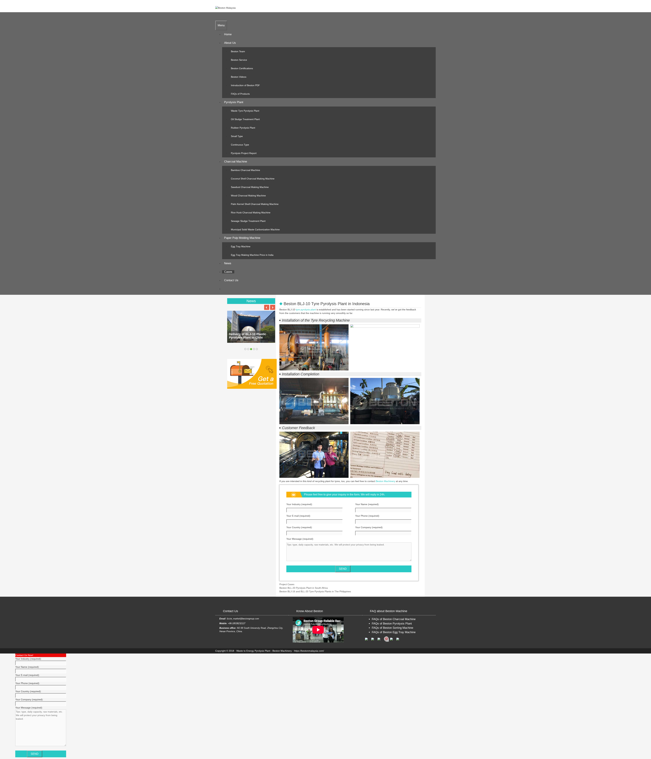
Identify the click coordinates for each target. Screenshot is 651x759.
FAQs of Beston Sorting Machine (392, 627)
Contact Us (231, 280)
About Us (230, 42)
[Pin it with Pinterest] (386, 639)
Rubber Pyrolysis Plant (243, 127)
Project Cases (286, 584)
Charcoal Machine (235, 161)
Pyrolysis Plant (233, 102)
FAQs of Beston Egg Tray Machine (394, 632)
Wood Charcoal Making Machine (248, 195)
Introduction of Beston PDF (245, 85)
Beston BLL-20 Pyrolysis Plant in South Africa (303, 588)
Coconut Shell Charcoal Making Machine (252, 178)
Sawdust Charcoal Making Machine (250, 187)
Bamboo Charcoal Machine (245, 170)
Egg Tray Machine (240, 246)
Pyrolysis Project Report (244, 153)
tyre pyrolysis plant (306, 309)
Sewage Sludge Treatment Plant (248, 221)
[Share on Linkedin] (393, 640)
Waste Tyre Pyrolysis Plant (245, 110)
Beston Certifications (242, 68)
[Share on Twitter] (374, 640)
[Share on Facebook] (367, 640)
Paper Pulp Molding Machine (242, 237)
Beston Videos (238, 76)
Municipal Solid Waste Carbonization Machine (255, 229)
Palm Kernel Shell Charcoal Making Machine (255, 204)
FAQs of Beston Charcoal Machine (394, 619)
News (227, 263)
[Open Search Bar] (217, 16)
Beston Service (239, 60)
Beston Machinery (385, 481)
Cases (228, 271)
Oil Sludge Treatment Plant (245, 119)
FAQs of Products (240, 93)
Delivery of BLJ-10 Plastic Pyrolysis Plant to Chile (247, 335)
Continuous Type (240, 144)
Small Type (237, 136)
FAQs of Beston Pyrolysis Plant (392, 623)
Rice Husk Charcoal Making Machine (250, 212)
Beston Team (238, 51)
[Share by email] (399, 640)
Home (228, 34)
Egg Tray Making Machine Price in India (252, 255)
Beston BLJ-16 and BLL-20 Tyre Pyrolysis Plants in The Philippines (315, 591)
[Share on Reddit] (380, 640)
